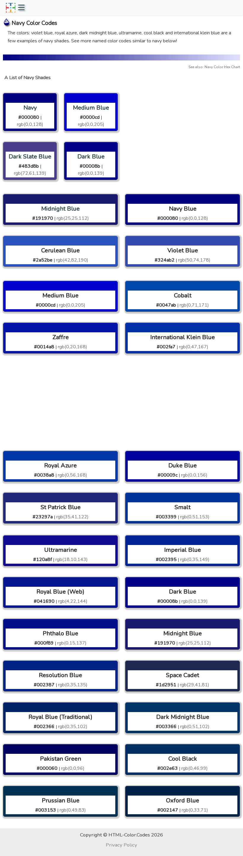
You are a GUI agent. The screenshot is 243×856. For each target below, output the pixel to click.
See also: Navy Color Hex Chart (214, 67)
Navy (30, 108)
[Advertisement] (183, 126)
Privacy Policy (121, 844)
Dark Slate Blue (30, 157)
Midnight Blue (60, 209)
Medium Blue (91, 108)
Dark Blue (91, 157)
